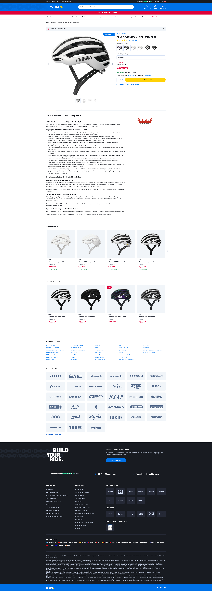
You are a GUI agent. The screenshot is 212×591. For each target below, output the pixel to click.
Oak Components (99, 350)
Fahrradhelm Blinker (75, 347)
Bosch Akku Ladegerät (52, 347)
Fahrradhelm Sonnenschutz (77, 350)
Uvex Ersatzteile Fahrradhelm (126, 359)
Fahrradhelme (75, 22)
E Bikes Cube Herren (51, 357)
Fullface (121, 352)
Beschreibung (51, 109)
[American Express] (141, 491)
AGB (47, 504)
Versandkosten (80, 498)
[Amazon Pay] (110, 500)
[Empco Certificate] (110, 527)
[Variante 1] (119, 48)
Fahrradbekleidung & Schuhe (64, 22)
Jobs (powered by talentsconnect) (57, 495)
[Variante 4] (140, 48)
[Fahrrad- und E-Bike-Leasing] (141, 500)
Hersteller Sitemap (81, 510)
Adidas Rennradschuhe (125, 347)
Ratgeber (78, 528)
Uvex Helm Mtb (123, 357)
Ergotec (72, 357)
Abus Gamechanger (100, 359)
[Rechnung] (110, 491)
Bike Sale (97, 12)
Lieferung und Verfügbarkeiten (84, 513)
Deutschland (148, 75)
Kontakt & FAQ (79, 489)
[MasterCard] (120, 491)
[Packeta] (161, 514)
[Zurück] (48, 64)
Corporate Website (52, 492)
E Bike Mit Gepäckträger (53, 352)
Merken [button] (121, 84)
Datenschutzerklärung (53, 510)
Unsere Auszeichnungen (53, 501)
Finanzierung (79, 519)
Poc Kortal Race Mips (100, 357)
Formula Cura (98, 355)
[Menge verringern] (118, 80)
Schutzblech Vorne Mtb (149, 352)
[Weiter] (112, 64)
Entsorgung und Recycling (54, 516)
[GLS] (141, 514)
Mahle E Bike (98, 347)
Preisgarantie (79, 516)
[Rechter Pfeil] (73, 299)
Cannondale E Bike (148, 345)
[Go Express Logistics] (151, 514)
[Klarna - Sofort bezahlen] (161, 491)
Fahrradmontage (80, 525)
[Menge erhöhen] (122, 80)
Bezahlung (78, 501)
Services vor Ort (51, 498)
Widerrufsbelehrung (52, 507)
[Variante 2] (126, 48)
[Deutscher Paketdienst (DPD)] (120, 514)
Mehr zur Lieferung (67, 569)
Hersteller (89, 109)
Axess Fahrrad (74, 355)
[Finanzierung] (131, 500)
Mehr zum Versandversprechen (119, 573)
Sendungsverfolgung (81, 504)
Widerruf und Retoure (82, 492)
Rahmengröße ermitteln (82, 507)
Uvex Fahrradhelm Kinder (125, 355)
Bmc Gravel (146, 347)
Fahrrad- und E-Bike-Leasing (84, 522)
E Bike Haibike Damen (52, 355)
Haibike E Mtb (50, 359)
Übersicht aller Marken (54, 435)
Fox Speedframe (123, 350)
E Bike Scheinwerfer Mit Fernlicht (55, 350)
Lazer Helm (73, 359)
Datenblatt (63, 109)
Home (47, 22)
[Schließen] (164, 28)
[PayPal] (151, 491)
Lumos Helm (98, 345)
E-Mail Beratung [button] (133, 84)
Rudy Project (98, 352)
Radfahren (53, 22)
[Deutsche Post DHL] (110, 514)
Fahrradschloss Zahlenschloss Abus (152, 350)
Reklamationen (79, 495)
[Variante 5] (147, 48)
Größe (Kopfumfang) (122, 54)
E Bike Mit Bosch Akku (76, 345)
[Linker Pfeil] (48, 299)
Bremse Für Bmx (50, 345)
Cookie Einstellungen (52, 513)
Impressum (49, 489)
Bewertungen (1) (76, 109)
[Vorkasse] (120, 500)
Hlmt (120, 345)
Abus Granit (73, 352)
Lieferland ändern (92, 561)
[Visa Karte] (131, 491)
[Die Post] (131, 514)
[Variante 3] (133, 48)
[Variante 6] (154, 48)
